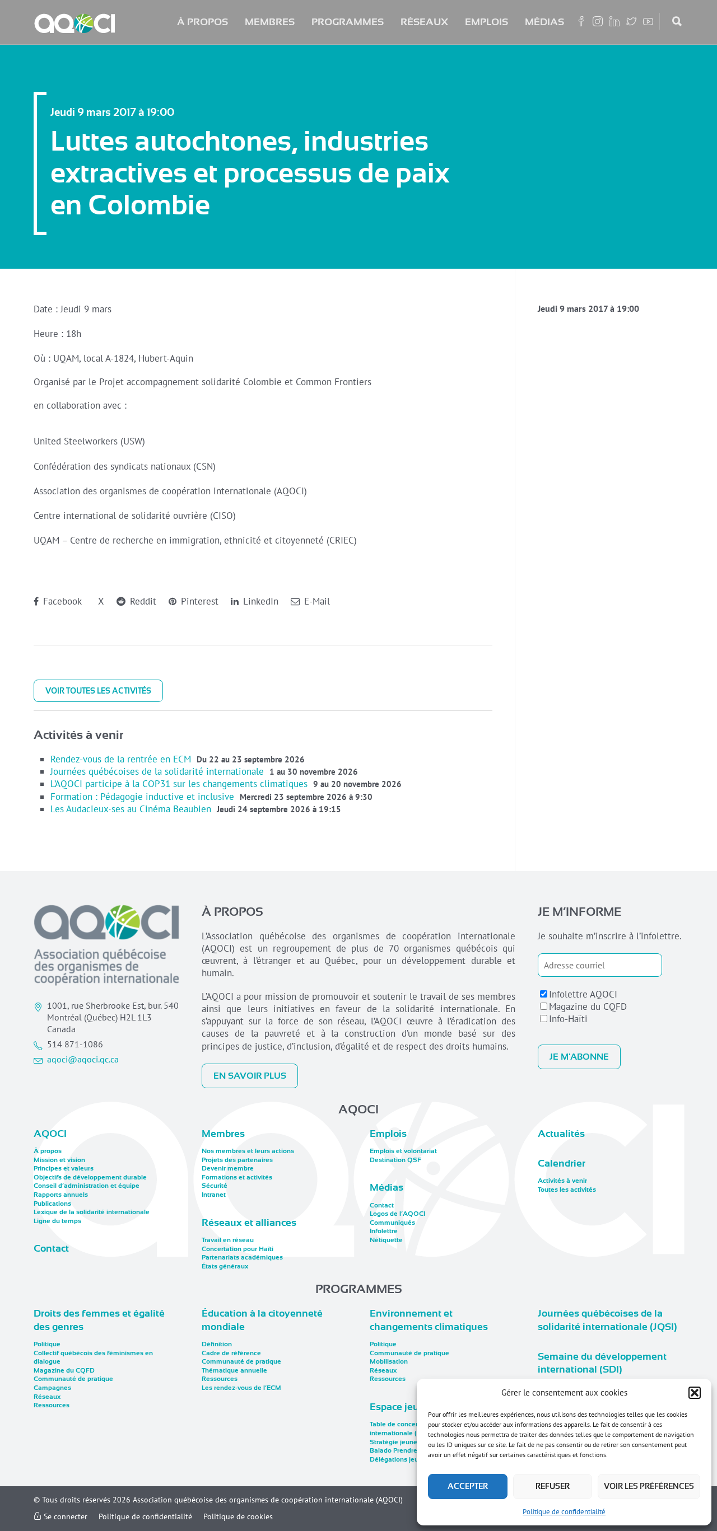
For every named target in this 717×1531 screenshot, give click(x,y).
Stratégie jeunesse (399, 1442)
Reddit (141, 601)
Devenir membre (228, 1168)
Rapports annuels (61, 1194)
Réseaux (424, 21)
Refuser (553, 1486)
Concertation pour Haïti (237, 1249)
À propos (202, 21)
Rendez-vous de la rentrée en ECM (120, 759)
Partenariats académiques (242, 1257)
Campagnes (52, 1388)
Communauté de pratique (73, 1379)
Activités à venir (562, 1180)
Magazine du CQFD (588, 1006)
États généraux (225, 1266)
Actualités (561, 1133)
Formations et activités (237, 1177)
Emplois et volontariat (403, 1151)
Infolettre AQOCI (583, 994)
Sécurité (214, 1186)
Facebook (61, 601)
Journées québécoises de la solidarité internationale (157, 771)
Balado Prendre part (400, 1450)
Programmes (347, 21)
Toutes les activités (567, 1189)
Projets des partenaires (237, 1160)
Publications (52, 1203)
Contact (51, 1248)
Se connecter (64, 1516)
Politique (47, 1344)
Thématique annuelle (234, 1370)
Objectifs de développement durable (90, 1177)
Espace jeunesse (408, 1406)
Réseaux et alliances (249, 1222)
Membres (270, 21)
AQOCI (50, 1133)
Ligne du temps (57, 1221)
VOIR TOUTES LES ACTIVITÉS (98, 690)
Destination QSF (395, 1160)
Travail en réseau (228, 1240)
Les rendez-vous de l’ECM (241, 1388)
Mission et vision (59, 1160)
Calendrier (561, 1163)
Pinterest (198, 601)
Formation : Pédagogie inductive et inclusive (142, 796)
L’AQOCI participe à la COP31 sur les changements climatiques (179, 784)
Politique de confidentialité (564, 1511)
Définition (217, 1344)
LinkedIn (259, 601)
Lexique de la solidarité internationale (92, 1212)
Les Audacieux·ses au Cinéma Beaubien (130, 809)
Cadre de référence (231, 1353)
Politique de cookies (238, 1516)
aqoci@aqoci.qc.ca (83, 1059)
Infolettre (384, 1231)
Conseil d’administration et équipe (86, 1186)
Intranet (214, 1194)
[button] (694, 1392)
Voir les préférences (649, 1486)
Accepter (468, 1486)
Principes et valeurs (64, 1168)
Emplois (486, 21)
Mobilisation (389, 1361)
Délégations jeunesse (403, 1459)
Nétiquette (386, 1240)
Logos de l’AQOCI (397, 1214)
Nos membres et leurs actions (248, 1151)
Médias (544, 21)
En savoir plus (249, 1076)
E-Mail (315, 601)
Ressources (51, 1405)
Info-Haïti (568, 1019)
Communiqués (392, 1222)
